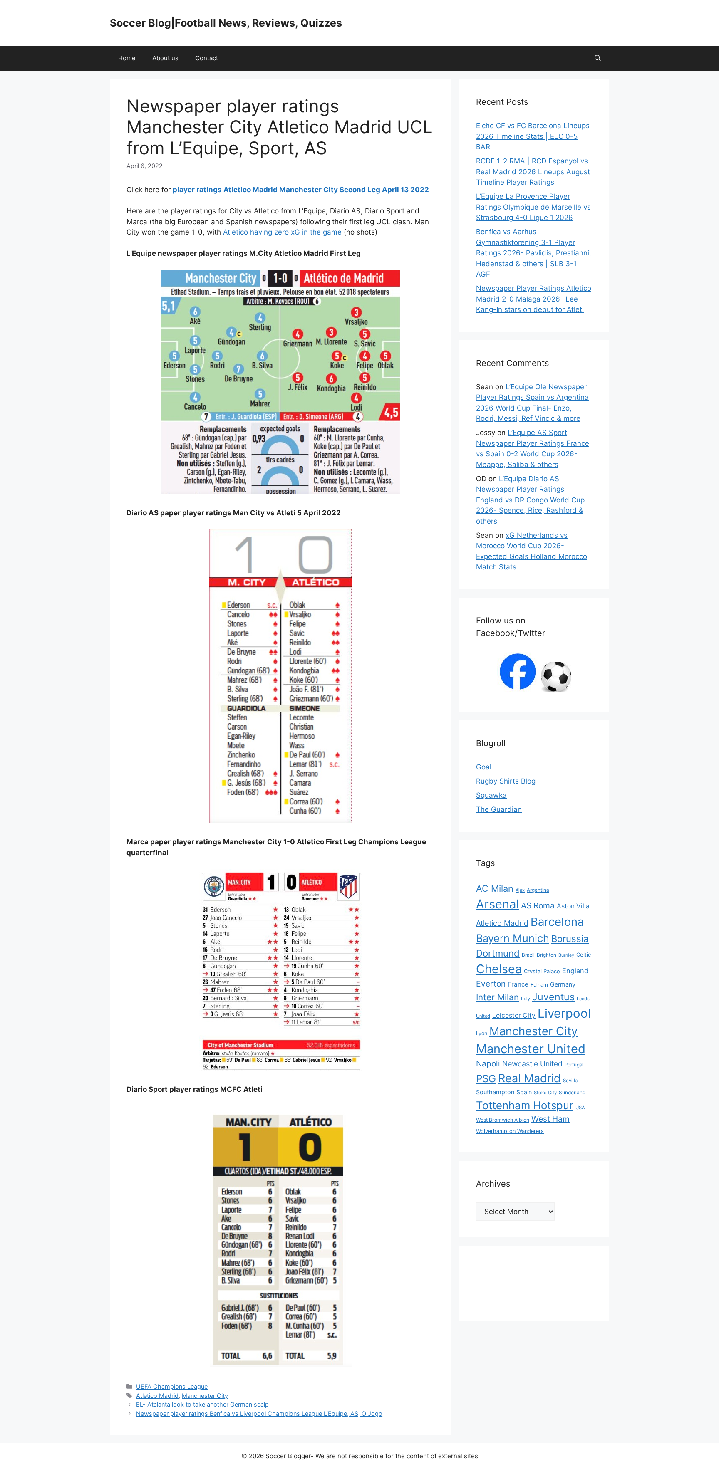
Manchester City (205, 1395)
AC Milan (494, 888)
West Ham (550, 1119)
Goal (483, 767)
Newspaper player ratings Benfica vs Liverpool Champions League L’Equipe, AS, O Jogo (259, 1413)
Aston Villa (573, 906)
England (575, 971)
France (518, 984)
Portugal (574, 1065)
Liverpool (564, 1013)
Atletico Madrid (157, 1395)
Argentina (538, 890)
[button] (597, 58)
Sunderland (572, 1092)
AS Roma (538, 905)
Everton (491, 984)
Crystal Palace (542, 971)
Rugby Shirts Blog (506, 781)
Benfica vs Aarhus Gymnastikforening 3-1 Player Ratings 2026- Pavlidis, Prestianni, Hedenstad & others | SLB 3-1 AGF (533, 253)
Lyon (481, 1033)
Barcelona (557, 922)
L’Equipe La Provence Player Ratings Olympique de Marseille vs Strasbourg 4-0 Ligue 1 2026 (533, 207)
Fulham (539, 985)
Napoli (488, 1063)
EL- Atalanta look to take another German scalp (202, 1404)
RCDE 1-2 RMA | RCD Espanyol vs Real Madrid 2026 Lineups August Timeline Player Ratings (533, 171)
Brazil (528, 955)
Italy (525, 999)
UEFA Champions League (172, 1386)
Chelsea (499, 969)
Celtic (583, 954)
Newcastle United (532, 1063)
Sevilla (570, 1080)
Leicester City (514, 1015)
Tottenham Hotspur (524, 1105)
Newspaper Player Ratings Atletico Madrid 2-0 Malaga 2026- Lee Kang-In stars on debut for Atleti (533, 299)
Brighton (546, 955)
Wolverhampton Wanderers (510, 1131)
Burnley (566, 955)
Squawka (491, 795)
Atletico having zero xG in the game (282, 232)
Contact (206, 58)
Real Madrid (529, 1078)
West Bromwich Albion (502, 1120)
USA (580, 1107)
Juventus (553, 997)
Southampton (495, 1092)
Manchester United (530, 1048)
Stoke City (545, 1093)
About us (165, 58)
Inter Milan (497, 997)
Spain (524, 1092)
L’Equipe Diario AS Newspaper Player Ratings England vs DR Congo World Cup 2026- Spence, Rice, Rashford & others (530, 500)
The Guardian (499, 809)
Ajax (520, 890)
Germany (562, 984)
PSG (486, 1078)
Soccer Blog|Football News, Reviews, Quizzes (226, 23)
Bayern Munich (512, 938)
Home (127, 58)
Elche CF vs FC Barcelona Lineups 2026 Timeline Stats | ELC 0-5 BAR (533, 136)
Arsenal (497, 904)
